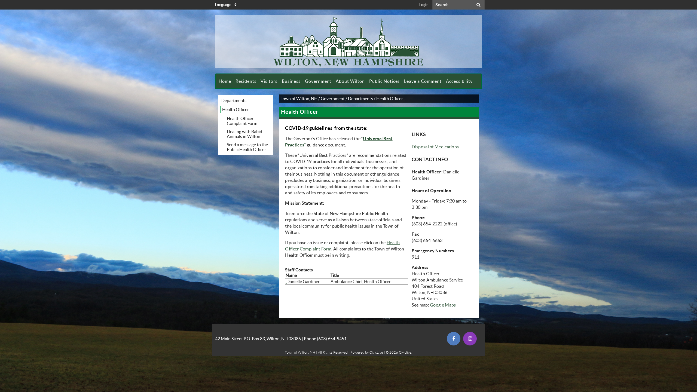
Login (423, 5)
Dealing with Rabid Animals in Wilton (244, 134)
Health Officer (235, 109)
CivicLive (376, 352)
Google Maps (443, 304)
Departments (233, 100)
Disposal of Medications (435, 146)
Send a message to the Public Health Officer (247, 147)
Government (333, 98)
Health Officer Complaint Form (242, 121)
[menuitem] (224, 81)
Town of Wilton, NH (299, 98)
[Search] (478, 5)
